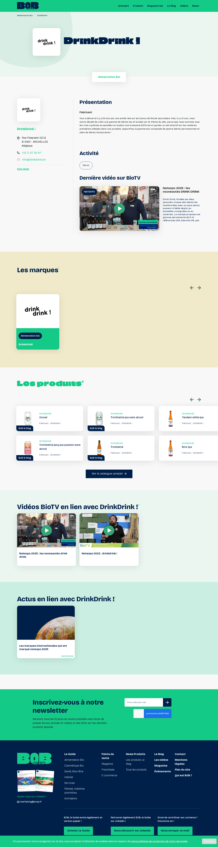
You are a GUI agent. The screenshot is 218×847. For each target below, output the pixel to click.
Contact (180, 754)
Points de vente (108, 756)
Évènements (162, 771)
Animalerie (70, 798)
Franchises (108, 769)
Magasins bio (155, 5)
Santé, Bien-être (73, 771)
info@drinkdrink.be (34, 159)
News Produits (135, 754)
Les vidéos (161, 759)
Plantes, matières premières (74, 790)
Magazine (160, 765)
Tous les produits (136, 769)
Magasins (107, 763)
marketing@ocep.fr (31, 801)
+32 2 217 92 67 (31, 152)
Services (69, 783)
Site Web (23, 169)
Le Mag (171, 5)
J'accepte (209, 841)
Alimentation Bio (25, 15)
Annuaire (123, 5)
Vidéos (184, 5)
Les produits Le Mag (135, 761)
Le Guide (70, 754)
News (195, 5)
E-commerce (109, 775)
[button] (192, 288)
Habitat (68, 777)
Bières (86, 165)
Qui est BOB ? (183, 775)
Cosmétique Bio (74, 765)
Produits (138, 5)
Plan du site (182, 769)
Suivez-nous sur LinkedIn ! (31, 796)
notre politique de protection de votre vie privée (159, 841)
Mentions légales (181, 761)
